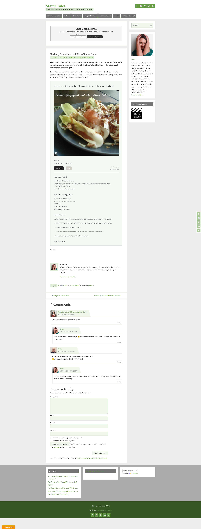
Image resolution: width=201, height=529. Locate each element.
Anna (60, 349)
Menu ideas (61, 286)
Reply (119, 323)
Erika (55, 58)
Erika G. (133, 59)
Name (52, 415)
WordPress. (108, 510)
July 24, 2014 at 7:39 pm (68, 371)
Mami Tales (56, 6)
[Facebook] (198, 214)
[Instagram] (198, 218)
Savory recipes (74, 286)
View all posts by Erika (68, 277)
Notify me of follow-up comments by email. (67, 438)
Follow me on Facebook (95, 471)
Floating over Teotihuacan (59, 295)
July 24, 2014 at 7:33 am (66, 315)
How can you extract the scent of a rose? (108, 295)
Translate (135, 473)
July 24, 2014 (63, 58)
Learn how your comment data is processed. (92, 458)
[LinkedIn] (198, 226)
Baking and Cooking (75, 58)
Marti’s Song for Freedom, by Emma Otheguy (63, 491)
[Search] (151, 26)
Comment (54, 397)
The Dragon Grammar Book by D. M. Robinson (63, 488)
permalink (91, 286)
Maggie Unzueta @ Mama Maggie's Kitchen (72, 312)
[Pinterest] (198, 222)
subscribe (56, 447)
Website (53, 430)
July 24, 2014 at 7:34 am (69, 332)
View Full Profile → (137, 95)
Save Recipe (58, 168)
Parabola (100, 510)
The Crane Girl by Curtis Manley (58, 494)
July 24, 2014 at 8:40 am (66, 351)
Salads (67, 286)
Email (78, 34)
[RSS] (198, 230)
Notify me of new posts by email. (64, 440)
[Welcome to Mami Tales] (136, 114)
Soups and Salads (87, 58)
